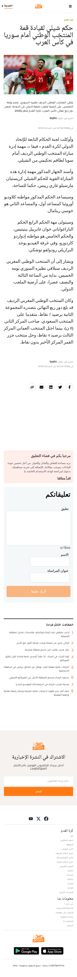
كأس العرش (67, 849)
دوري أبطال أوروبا (65, 861)
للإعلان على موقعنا (64, 912)
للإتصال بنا (68, 921)
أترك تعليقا (38, 591)
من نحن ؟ (68, 903)
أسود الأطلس (66, 840)
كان (71, 836)
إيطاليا (70, 879)
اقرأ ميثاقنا (64, 478)
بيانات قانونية (67, 916)
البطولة (70, 844)
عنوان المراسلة (58, 571)
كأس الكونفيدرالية (65, 857)
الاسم (65, 555)
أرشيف (70, 925)
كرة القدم (68, 19)
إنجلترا (70, 870)
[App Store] (52, 950)
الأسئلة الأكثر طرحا (64, 908)
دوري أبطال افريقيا (64, 853)
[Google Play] (26, 950)
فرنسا (70, 883)
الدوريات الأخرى (66, 892)
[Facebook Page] (46, 818)
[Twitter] (38, 818)
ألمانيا (70, 887)
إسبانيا (70, 874)
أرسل (38, 791)
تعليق (65, 509)
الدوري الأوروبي (66, 866)
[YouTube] (31, 818)
